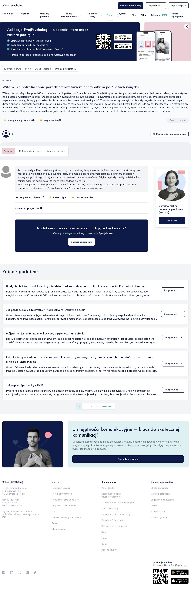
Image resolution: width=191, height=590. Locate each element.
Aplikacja (159, 15)
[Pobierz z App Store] (123, 46)
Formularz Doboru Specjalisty (115, 514)
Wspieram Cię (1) (52, 120)
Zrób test (172, 220)
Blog (134, 15)
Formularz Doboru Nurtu (113, 520)
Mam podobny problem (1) (21, 120)
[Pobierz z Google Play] (123, 37)
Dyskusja (8, 151)
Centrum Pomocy (109, 508)
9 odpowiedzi (171, 314)
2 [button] (85, 406)
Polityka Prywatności (62, 493)
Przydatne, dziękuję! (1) (32, 197)
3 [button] (91, 406)
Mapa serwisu (59, 529)
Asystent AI (121, 15)
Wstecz (9, 80)
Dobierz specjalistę (130, 5)
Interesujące (60, 197)
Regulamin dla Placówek (64, 505)
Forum (110, 15)
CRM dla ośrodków (160, 493)
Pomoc (55, 523)
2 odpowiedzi (171, 290)
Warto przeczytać (56, 151)
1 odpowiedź (171, 337)
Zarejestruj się (158, 511)
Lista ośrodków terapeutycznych (117, 502)
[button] (107, 406)
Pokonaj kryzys (109, 549)
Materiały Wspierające (30, 151)
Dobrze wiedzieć (84, 197)
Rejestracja (177, 5)
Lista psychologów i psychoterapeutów (111, 495)
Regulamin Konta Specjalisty (65, 499)
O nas (55, 511)
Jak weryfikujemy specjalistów (67, 517)
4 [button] (97, 406)
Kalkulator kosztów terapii (114, 526)
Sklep (144, 15)
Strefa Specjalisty (177, 15)
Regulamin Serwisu (61, 488)
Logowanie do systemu (162, 499)
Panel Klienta (107, 488)
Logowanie (154, 5)
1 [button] (79, 406)
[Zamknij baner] (186, 26)
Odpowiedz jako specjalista (171, 134)
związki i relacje (43, 68)
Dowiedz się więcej (128, 459)
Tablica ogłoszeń (159, 517)
